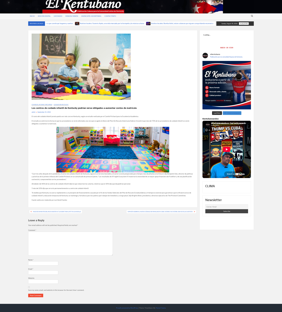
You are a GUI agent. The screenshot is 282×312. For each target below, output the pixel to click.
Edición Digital (44, 16)
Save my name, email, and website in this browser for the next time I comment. (56, 290)
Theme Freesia (161, 308)
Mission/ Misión (71, 16)
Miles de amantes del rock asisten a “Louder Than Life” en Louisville (57, 211)
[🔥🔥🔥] (226, 85)
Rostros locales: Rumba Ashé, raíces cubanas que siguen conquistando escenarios (154, 23)
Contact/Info (110, 16)
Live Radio (58, 16)
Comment (32, 230)
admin (33, 112)
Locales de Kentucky (61, 104)
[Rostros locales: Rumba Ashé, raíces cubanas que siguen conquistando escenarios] (120, 23)
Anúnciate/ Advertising (91, 16)
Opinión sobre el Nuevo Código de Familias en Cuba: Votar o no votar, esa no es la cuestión (160, 211)
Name (30, 260)
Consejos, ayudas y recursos (42, 104)
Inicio (32, 16)
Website (31, 278)
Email (30, 269)
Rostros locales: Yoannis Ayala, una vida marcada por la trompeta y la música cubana (83, 23)
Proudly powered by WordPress (127, 308)
